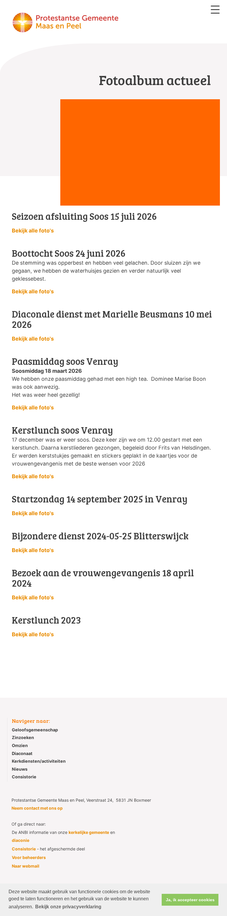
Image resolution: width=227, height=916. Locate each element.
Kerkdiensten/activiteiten (39, 761)
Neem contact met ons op (37, 808)
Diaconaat (22, 753)
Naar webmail (25, 865)
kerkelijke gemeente (89, 832)
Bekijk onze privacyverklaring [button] (68, 906)
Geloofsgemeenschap (35, 729)
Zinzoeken (23, 737)
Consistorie (24, 776)
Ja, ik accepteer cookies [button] (190, 899)
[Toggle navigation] (215, 9)
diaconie (20, 840)
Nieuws (19, 769)
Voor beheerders (29, 857)
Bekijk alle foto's (33, 230)
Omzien (20, 745)
